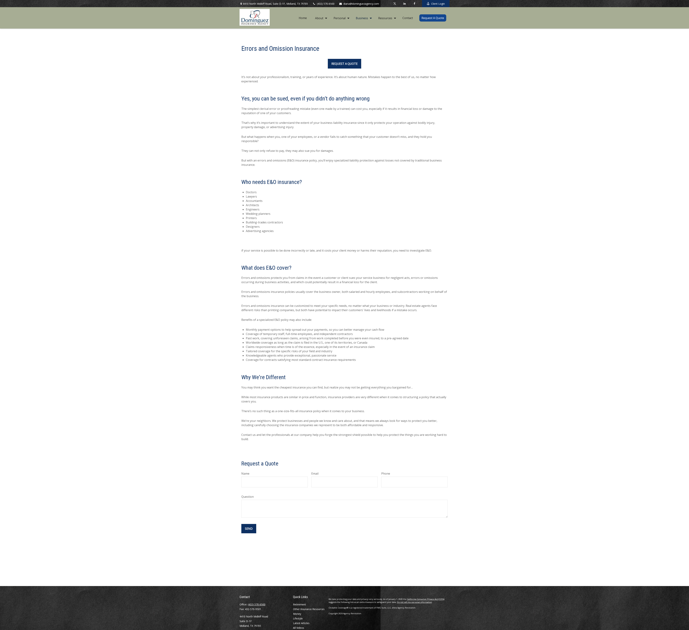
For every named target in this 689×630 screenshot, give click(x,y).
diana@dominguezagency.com (361, 3)
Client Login (438, 3)
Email (314, 474)
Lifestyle (298, 618)
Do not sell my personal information (414, 602)
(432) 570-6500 (325, 3)
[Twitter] (395, 3)
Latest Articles (301, 623)
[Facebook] (414, 3)
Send (249, 529)
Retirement (299, 604)
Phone (385, 474)
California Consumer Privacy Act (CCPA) (425, 599)
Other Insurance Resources (309, 609)
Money (297, 613)
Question (247, 497)
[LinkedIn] (404, 3)
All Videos (298, 627)
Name (245, 474)
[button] (302, 18)
